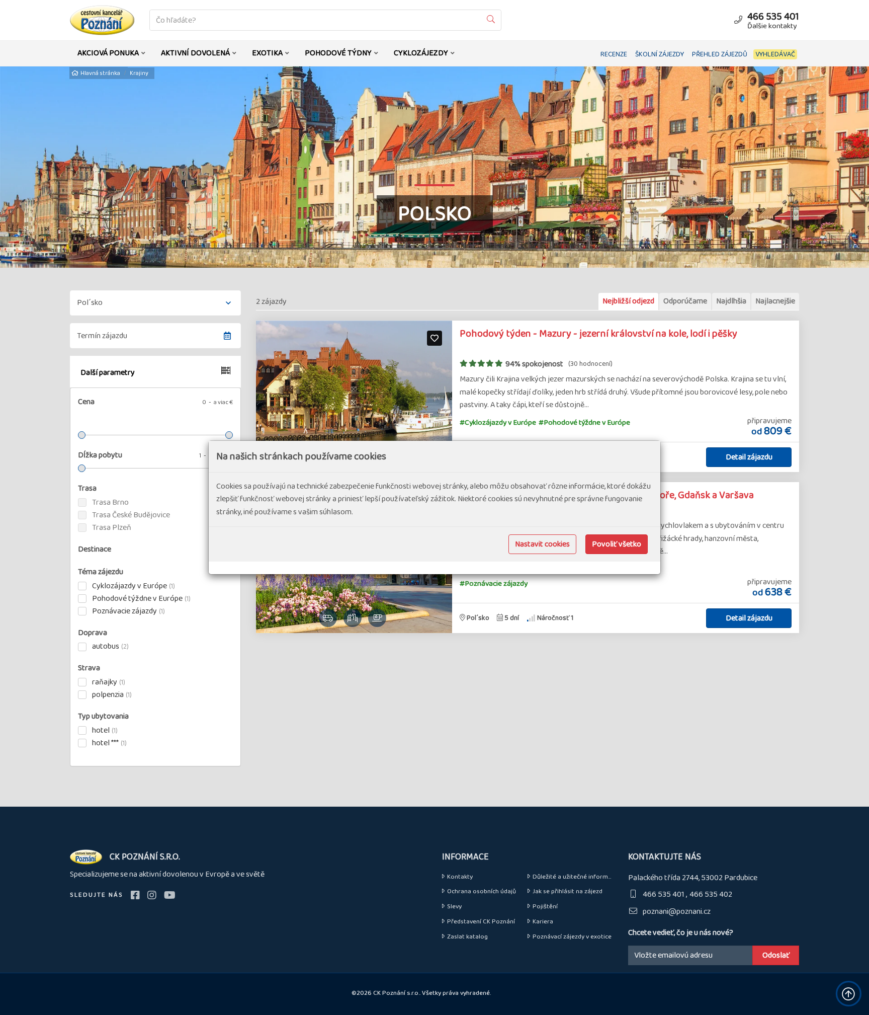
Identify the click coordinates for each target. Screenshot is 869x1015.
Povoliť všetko (616, 544)
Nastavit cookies (542, 544)
